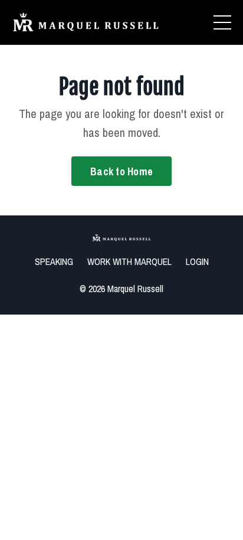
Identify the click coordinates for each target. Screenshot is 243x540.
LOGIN (197, 261)
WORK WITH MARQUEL (129, 261)
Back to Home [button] (121, 171)
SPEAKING (54, 261)
